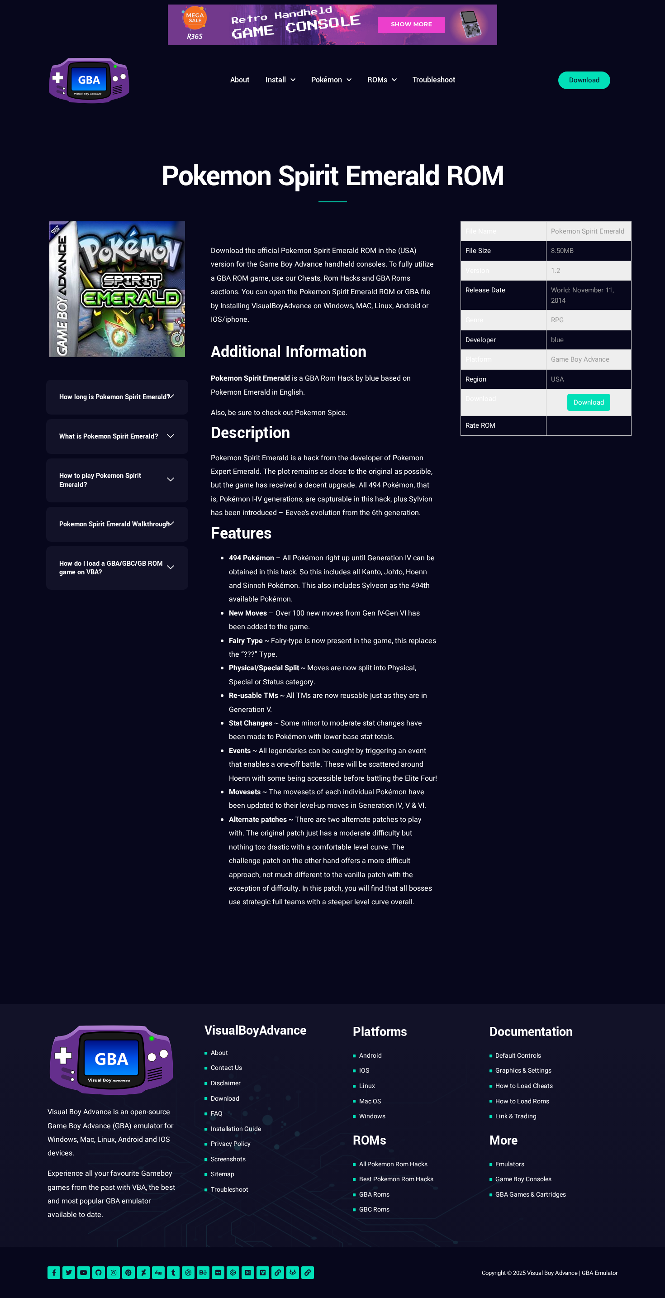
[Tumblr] (173, 1272)
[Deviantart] (143, 1272)
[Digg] (158, 1272)
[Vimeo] (262, 1272)
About (240, 80)
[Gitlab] (292, 1272)
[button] (117, 397)
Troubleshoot (434, 80)
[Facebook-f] (54, 1272)
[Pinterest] (128, 1272)
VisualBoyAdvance (282, 306)
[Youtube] (83, 1272)
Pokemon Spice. (321, 412)
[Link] (277, 1272)
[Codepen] (233, 1272)
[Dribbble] (188, 1272)
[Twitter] (68, 1272)
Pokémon (326, 80)
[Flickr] (218, 1272)
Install (276, 80)
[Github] (98, 1272)
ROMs (377, 80)
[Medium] (248, 1272)
